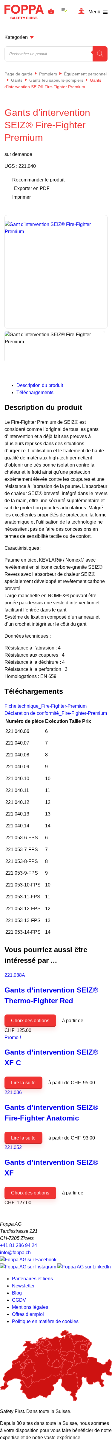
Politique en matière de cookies (45, 1321)
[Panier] (51, 12)
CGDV (19, 1300)
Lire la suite (23, 1082)
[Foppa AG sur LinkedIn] (84, 1266)
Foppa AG (24, 12)
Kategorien (16, 37)
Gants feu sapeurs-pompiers (56, 80)
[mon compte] (81, 12)
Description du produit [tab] (39, 385)
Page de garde (18, 74)
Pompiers (48, 74)
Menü (94, 11)
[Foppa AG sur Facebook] (28, 1259)
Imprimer (21, 197)
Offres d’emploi (28, 1314)
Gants (16, 80)
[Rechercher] (100, 53)
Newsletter (23, 1285)
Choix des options (30, 1020)
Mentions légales (30, 1307)
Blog (17, 1292)
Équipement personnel (85, 74)
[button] (95, 733)
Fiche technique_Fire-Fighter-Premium (45, 706)
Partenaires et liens (32, 1278)
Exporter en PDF (32, 188)
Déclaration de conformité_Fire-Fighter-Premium (55, 713)
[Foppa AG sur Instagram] (28, 1266)
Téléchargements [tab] (34, 392)
